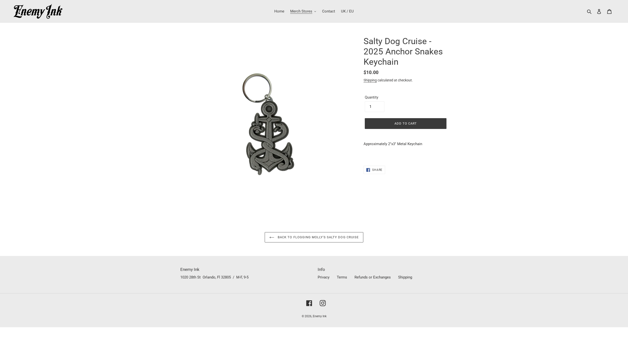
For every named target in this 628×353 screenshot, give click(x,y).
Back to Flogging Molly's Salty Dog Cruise (318, 237)
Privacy (323, 277)
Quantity (371, 97)
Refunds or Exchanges (372, 277)
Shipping (370, 80)
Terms (342, 277)
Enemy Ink (320, 316)
